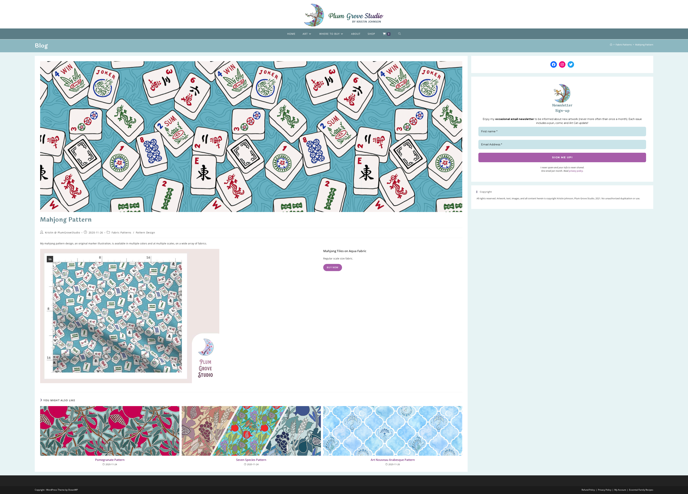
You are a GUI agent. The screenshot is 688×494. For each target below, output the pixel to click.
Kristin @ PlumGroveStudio (62, 232)
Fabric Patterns (121, 232)
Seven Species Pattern (251, 460)
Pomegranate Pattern (110, 460)
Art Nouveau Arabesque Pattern (393, 460)
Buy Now (332, 267)
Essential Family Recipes (641, 489)
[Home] (611, 44)
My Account (620, 489)
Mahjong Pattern (644, 44)
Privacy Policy (604, 489)
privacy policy (576, 170)
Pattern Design (145, 232)
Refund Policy (588, 489)
